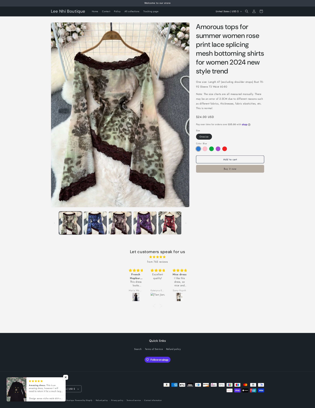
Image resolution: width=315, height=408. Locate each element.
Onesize (204, 136)
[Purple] (218, 149)
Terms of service (134, 400)
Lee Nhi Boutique (66, 400)
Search (138, 349)
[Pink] (205, 149)
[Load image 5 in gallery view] (169, 223)
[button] (246, 11)
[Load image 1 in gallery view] (70, 223)
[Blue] (198, 149)
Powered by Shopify (84, 400)
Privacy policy (117, 400)
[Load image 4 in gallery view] (145, 223)
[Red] (224, 149)
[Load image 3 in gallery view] (120, 223)
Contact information (153, 400)
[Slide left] (54, 223)
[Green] (211, 149)
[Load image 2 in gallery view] (95, 223)
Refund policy (173, 349)
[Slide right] (185, 223)
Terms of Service (154, 349)
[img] (157, 257)
